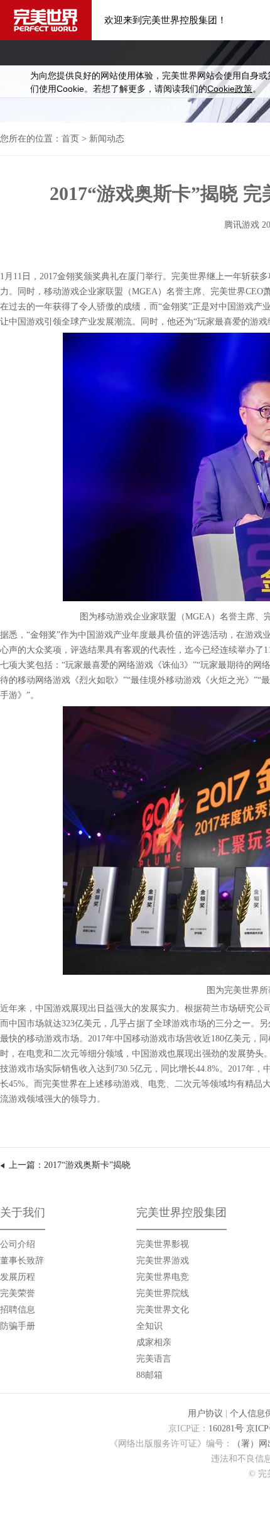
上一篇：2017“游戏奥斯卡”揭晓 (70, 1165)
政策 (229, 89)
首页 (70, 138)
